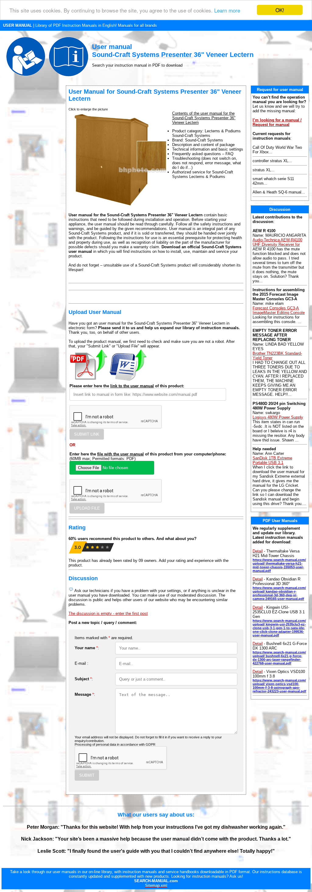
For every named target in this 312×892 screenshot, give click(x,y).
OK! (279, 10)
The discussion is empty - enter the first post (108, 613)
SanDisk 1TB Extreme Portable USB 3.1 (272, 460)
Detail (258, 551)
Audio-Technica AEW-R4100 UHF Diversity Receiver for (277, 242)
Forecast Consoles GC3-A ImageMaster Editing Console (279, 310)
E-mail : (81, 663)
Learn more (227, 10)
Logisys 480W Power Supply (278, 417)
